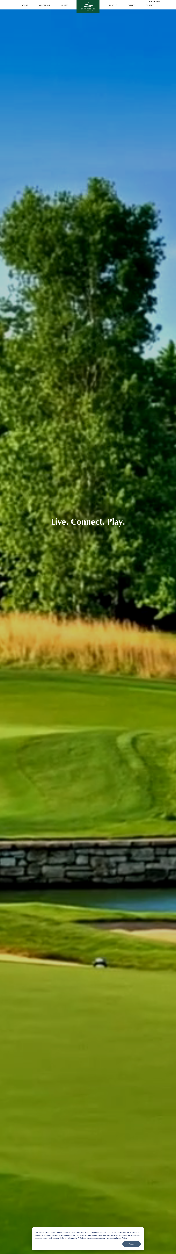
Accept (131, 1244)
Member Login (154, 1)
